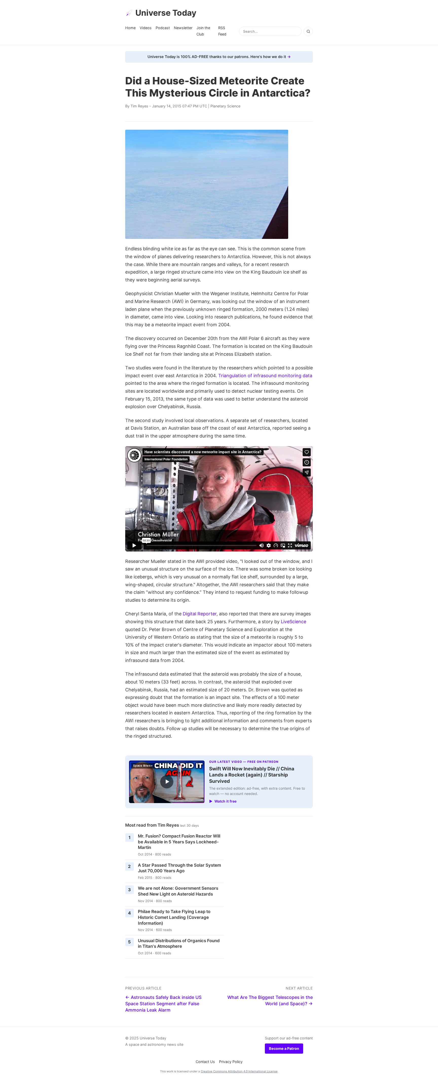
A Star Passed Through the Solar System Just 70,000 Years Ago (179, 868)
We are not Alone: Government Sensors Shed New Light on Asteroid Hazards (178, 891)
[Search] (308, 31)
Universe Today (165, 13)
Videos (146, 28)
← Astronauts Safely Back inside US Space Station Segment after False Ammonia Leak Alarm (163, 1003)
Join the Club (203, 31)
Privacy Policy (231, 1061)
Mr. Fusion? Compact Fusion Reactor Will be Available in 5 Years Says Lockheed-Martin (179, 841)
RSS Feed (222, 31)
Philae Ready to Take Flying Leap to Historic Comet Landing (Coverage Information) (174, 917)
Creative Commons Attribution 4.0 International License (239, 1071)
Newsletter (183, 28)
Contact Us (205, 1061)
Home (130, 28)
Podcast (163, 28)
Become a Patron (284, 1048)
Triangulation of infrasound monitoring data (265, 375)
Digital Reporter (199, 613)
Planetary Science (225, 106)
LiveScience (293, 621)
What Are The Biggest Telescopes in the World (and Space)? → (270, 1000)
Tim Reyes (139, 106)
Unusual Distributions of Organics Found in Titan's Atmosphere (179, 943)
